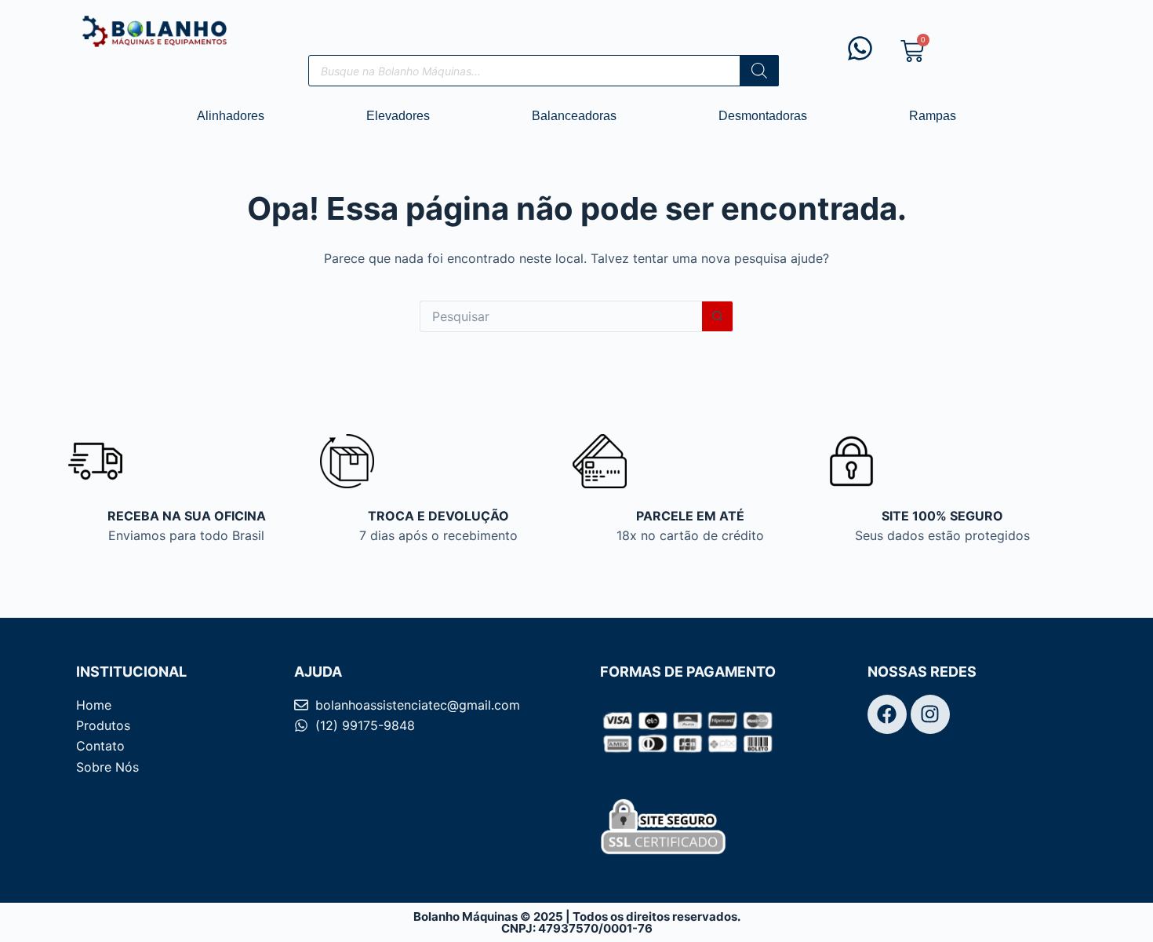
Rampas (932, 115)
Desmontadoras (762, 115)
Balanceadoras (574, 115)
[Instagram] (930, 714)
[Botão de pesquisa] (717, 316)
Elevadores (398, 115)
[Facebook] (887, 714)
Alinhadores (230, 115)
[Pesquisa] (759, 70)
